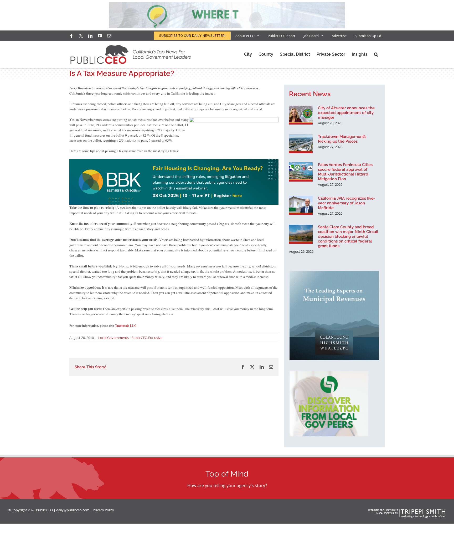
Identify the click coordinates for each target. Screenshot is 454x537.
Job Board (311, 35)
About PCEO (245, 35)
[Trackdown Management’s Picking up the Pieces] (301, 143)
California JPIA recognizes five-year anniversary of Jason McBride (346, 203)
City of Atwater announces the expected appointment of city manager (346, 113)
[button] (376, 54)
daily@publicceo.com (72, 510)
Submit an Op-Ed (368, 35)
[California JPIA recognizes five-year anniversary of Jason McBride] (301, 205)
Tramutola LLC (126, 325)
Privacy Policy (103, 510)
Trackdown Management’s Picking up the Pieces (342, 139)
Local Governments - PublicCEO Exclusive (130, 337)
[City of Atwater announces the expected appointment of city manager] (301, 115)
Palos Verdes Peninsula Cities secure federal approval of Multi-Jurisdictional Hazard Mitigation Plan (345, 171)
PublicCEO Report (281, 35)
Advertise (339, 35)
